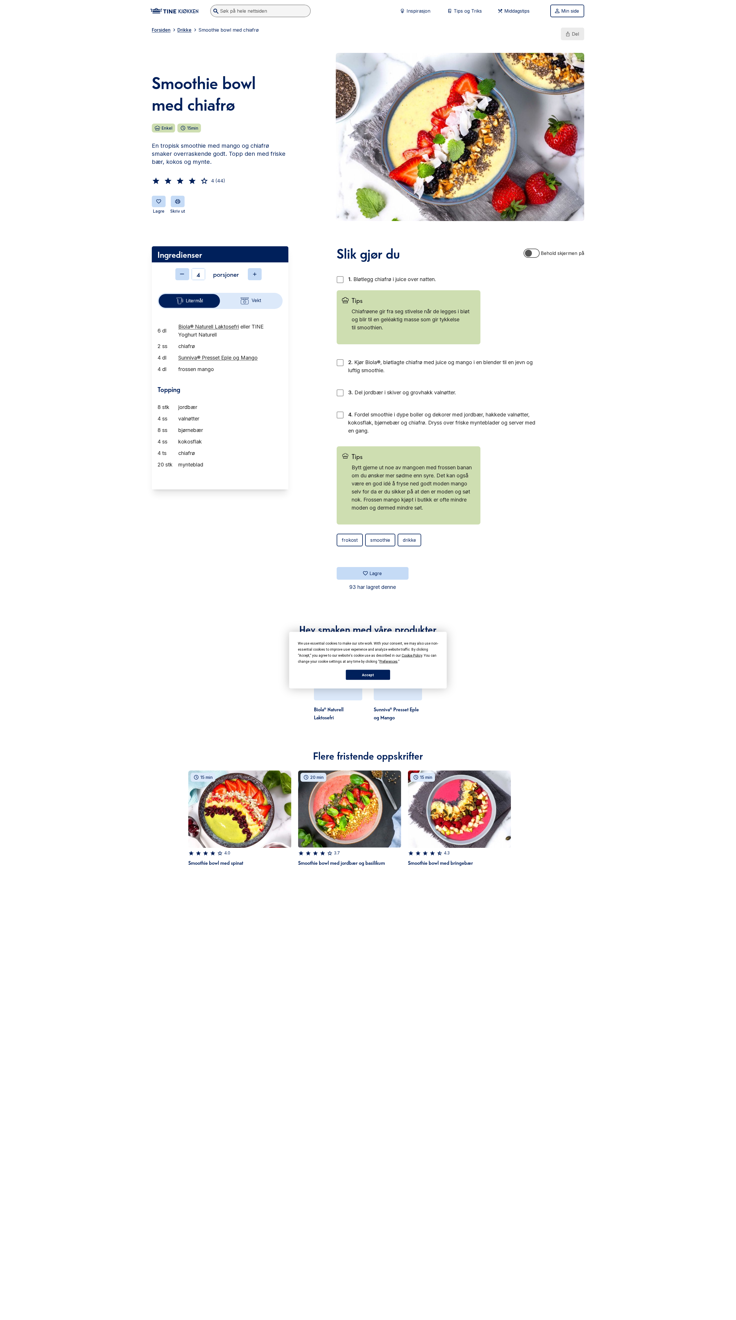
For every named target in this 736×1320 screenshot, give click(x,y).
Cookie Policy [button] (412, 655)
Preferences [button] (388, 661)
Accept (368, 675)
